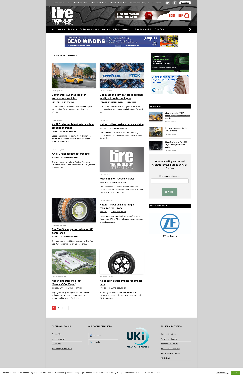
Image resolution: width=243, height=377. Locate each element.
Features (72, 29)
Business (55, 158)
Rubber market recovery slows (117, 178)
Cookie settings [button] (222, 373)
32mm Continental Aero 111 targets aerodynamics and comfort (176, 144)
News (60, 29)
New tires (56, 102)
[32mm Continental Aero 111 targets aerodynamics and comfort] (156, 145)
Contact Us (56, 334)
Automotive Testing (79, 3)
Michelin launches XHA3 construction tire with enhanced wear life (177, 116)
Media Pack (156, 3)
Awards (125, 29)
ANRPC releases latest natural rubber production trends (73, 126)
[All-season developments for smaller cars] (122, 261)
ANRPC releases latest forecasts (71, 154)
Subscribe (185, 3)
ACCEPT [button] (235, 372)
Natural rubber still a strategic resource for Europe (117, 206)
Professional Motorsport (139, 3)
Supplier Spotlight (143, 29)
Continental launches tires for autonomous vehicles (69, 96)
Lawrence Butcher (69, 132)
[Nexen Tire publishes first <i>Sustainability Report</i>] (74, 261)
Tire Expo (159, 29)
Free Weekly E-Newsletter (62, 348)
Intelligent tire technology (111, 102)
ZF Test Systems (170, 236)
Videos (116, 29)
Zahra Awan (69, 102)
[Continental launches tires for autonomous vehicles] (74, 75)
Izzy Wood (131, 102)
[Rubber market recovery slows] (122, 159)
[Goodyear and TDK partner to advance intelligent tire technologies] (122, 75)
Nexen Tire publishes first (66, 282)
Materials (103, 128)
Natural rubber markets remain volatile (122, 124)
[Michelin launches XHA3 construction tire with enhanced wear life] (156, 116)
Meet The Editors (59, 339)
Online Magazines (88, 29)
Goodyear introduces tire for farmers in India (176, 129)
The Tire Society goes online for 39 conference (72, 231)
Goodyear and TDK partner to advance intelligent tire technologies (122, 96)
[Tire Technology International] (62, 16)
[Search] (189, 29)
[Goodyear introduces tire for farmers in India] (156, 132)
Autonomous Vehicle (98, 3)
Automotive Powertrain (118, 3)
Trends (55, 132)
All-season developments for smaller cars (121, 282)
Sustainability (57, 288)
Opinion (106, 29)
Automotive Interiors (61, 3)
